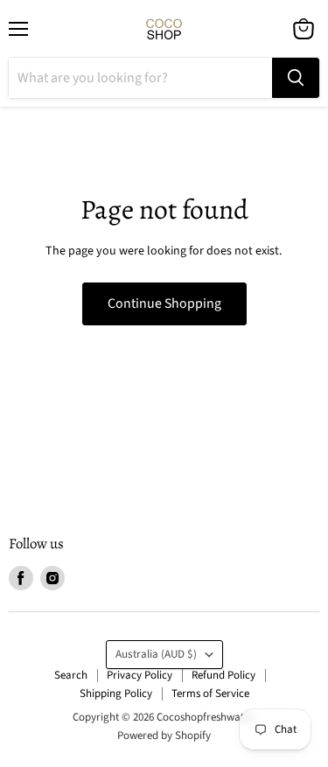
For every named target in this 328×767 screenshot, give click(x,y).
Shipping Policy (116, 693)
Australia (156, 654)
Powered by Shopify (164, 735)
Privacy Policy (139, 675)
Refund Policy (223, 675)
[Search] (295, 78)
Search (70, 675)
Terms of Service (210, 693)
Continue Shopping (164, 303)
